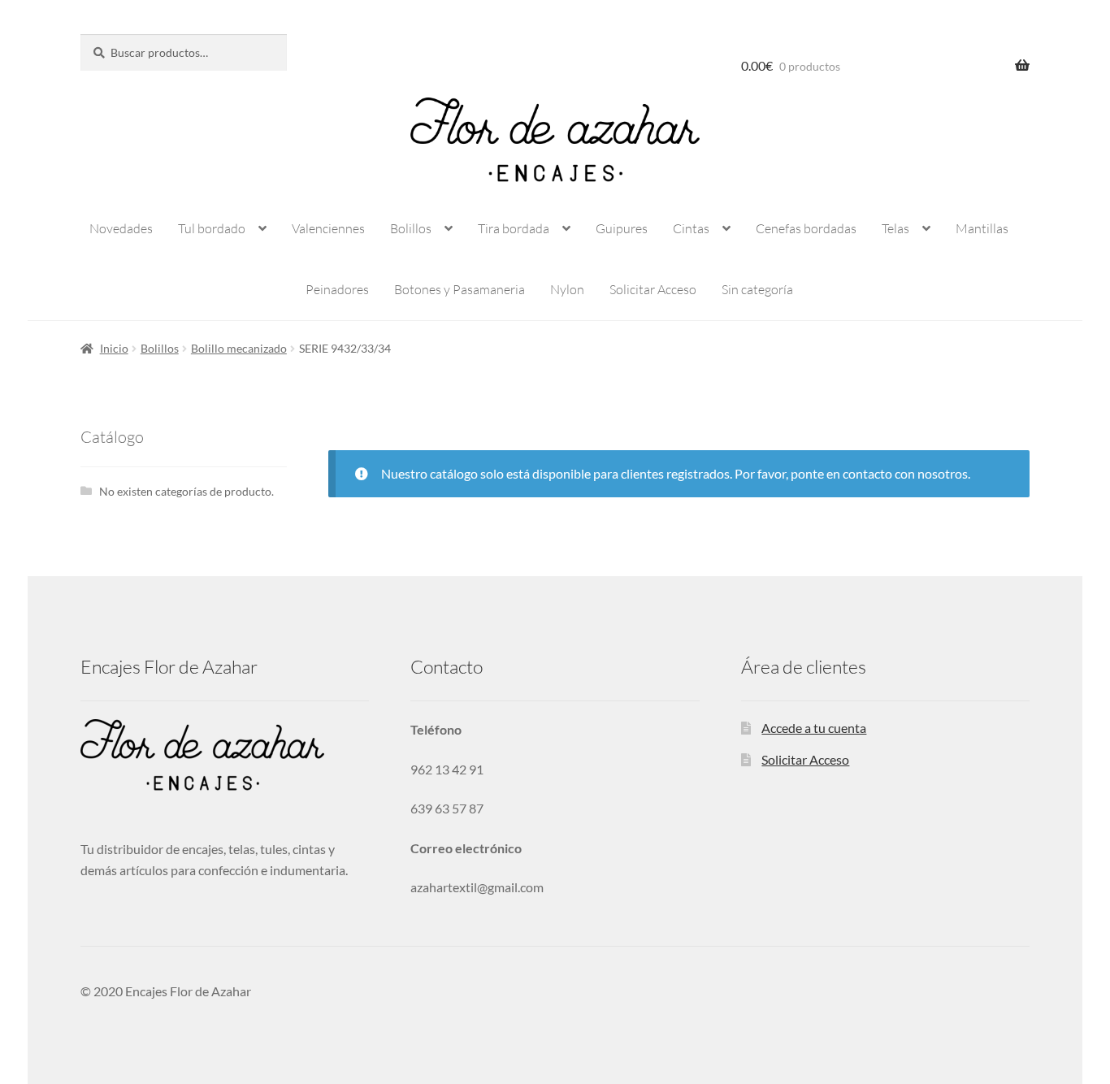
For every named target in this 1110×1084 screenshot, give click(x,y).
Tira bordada (513, 228)
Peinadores (337, 289)
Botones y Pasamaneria (459, 289)
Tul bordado (211, 228)
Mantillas (982, 228)
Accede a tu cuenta (813, 727)
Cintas (691, 228)
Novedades (121, 228)
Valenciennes (328, 228)
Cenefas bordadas (806, 228)
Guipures (622, 228)
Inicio (114, 348)
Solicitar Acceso (652, 289)
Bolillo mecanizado (239, 348)
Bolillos (410, 228)
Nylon (567, 289)
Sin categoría (757, 289)
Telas (895, 228)
